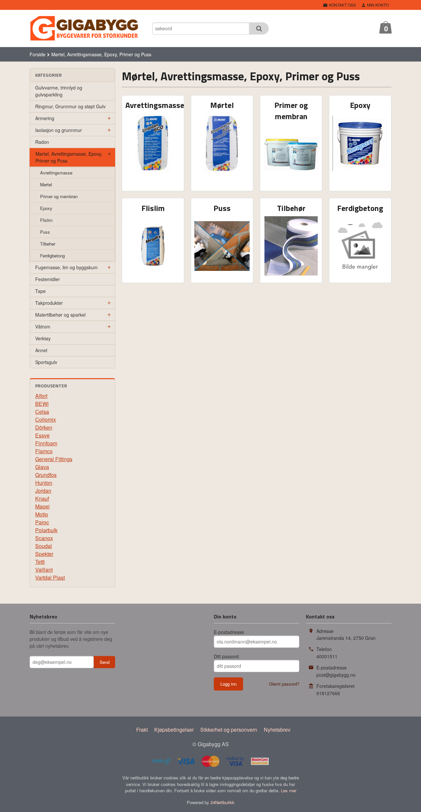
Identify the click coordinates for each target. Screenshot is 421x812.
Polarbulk (46, 530)
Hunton (43, 482)
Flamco (44, 451)
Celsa (42, 411)
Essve (42, 435)
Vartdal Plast (50, 577)
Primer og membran (59, 196)
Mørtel (46, 184)
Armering (44, 118)
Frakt (142, 729)
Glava (42, 467)
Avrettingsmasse (56, 173)
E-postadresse (229, 632)
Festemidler (47, 279)
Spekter (44, 554)
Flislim (46, 220)
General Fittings (53, 459)
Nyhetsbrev (277, 729)
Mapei (42, 506)
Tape (40, 291)
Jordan (43, 490)
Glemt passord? (284, 684)
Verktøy (43, 338)
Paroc (42, 522)
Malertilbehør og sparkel (60, 314)
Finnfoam (46, 443)
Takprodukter (49, 303)
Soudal (43, 546)
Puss (45, 232)
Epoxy (46, 208)
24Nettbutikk (222, 802)
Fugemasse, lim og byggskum (66, 267)
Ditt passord (226, 656)
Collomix (45, 419)
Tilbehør (47, 244)
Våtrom (42, 326)
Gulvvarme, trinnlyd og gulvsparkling (58, 91)
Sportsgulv (46, 362)
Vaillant (44, 569)
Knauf (42, 498)
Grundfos (46, 475)
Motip (41, 514)
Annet (41, 350)
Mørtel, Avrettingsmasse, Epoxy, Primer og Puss (69, 157)
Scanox (44, 538)
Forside (37, 54)
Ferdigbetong (52, 255)
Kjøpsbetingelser (174, 729)
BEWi (42, 403)
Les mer (288, 790)
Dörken (43, 427)
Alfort (41, 396)
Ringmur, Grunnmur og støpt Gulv (70, 106)
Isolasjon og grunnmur (58, 130)
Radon (42, 142)
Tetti (40, 561)
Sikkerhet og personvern (228, 729)
